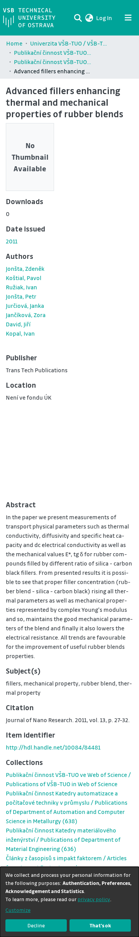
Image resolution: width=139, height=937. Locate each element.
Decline (36, 925)
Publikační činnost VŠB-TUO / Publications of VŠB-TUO (52, 52)
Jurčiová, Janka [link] (25, 305)
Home (14, 43)
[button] (89, 17)
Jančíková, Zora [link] (26, 315)
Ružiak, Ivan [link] (21, 287)
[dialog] (69, 902)
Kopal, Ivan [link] (20, 333)
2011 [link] (11, 241)
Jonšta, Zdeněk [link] (25, 268)
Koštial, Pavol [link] (23, 278)
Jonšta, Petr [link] (21, 296)
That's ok (100, 925)
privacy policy (94, 899)
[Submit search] (78, 17)
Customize (18, 910)
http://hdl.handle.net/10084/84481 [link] (53, 747)
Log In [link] (104, 18)
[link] (63, 839)
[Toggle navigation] (128, 17)
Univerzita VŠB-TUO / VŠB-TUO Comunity (68, 43)
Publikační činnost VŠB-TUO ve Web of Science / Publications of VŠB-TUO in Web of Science (52, 62)
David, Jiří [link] (18, 324)
